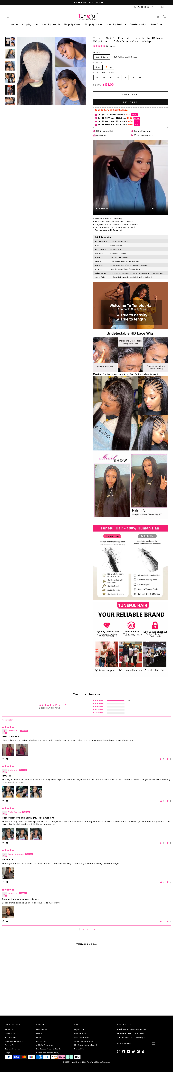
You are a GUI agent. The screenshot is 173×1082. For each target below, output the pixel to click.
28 (125, 77)
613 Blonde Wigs (81, 1037)
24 (111, 77)
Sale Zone (156, 24)
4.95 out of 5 (59, 705)
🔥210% (108, 67)
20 (97, 77)
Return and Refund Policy (47, 1053)
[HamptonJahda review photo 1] (8, 873)
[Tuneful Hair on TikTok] (143, 1051)
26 (118, 77)
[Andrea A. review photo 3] (36, 791)
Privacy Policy (11, 1045)
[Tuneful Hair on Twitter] (133, 1051)
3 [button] (87, 929)
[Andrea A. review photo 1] (8, 791)
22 (104, 77)
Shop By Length (50, 24)
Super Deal (79, 1030)
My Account (41, 1030)
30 (132, 77)
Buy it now (130, 102)
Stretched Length (104, 73)
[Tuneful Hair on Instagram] (118, 1051)
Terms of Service (12, 1049)
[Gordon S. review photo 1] (8, 912)
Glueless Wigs (138, 24)
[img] (8, 727)
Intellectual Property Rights (48, 1049)
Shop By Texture (116, 24)
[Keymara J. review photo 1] (8, 750)
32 (140, 77)
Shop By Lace (29, 24)
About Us (9, 1030)
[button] (99, 46)
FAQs (38, 1037)
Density (97, 62)
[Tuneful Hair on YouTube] (128, 1051)
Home (14, 24)
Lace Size (98, 52)
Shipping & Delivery (14, 1041)
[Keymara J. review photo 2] (22, 750)
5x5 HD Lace (102, 57)
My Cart (39, 1033)
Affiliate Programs (44, 1045)
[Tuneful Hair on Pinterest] (138, 1051)
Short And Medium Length (85, 1045)
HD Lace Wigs (80, 1033)
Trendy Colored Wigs (83, 1041)
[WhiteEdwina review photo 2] (22, 834)
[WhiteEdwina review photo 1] (8, 834)
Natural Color (80, 1049)
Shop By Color (72, 24)
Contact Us (10, 1033)
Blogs (7, 1053)
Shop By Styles (94, 24)
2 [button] (83, 929)
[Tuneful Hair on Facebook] (123, 1051)
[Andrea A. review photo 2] (22, 791)
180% (98, 67)
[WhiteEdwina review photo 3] (36, 834)
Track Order (10, 1037)
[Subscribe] (153, 1043)
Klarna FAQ (41, 1041)
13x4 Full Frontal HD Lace (125, 57)
